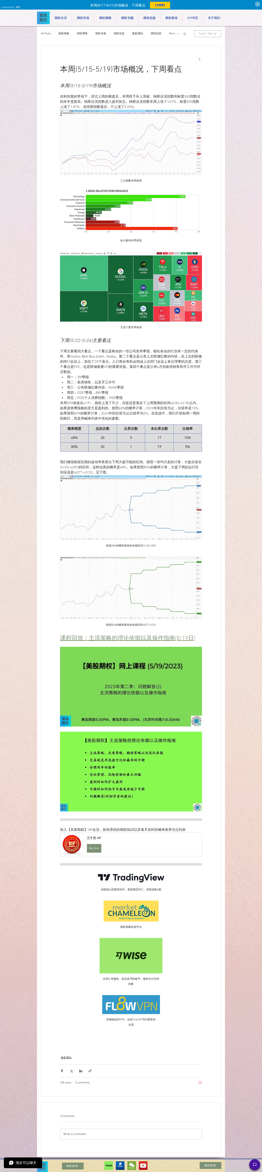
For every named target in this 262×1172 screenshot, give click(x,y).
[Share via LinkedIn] (80, 1071)
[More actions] (199, 59)
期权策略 (63, 33)
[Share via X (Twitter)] (71, 1071)
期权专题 (100, 33)
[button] (185, 33)
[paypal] (120, 1165)
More (172, 33)
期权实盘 (119, 33)
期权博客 (82, 33)
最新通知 (137, 33)
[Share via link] (90, 1071)
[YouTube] (143, 1165)
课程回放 (156, 33)
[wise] (108, 1165)
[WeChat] (131, 1165)
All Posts (46, 33)
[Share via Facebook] (62, 1071)
